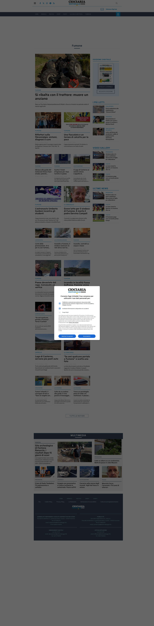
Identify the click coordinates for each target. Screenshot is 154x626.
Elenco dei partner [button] (73, 322)
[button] (77, 312)
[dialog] (77, 313)
